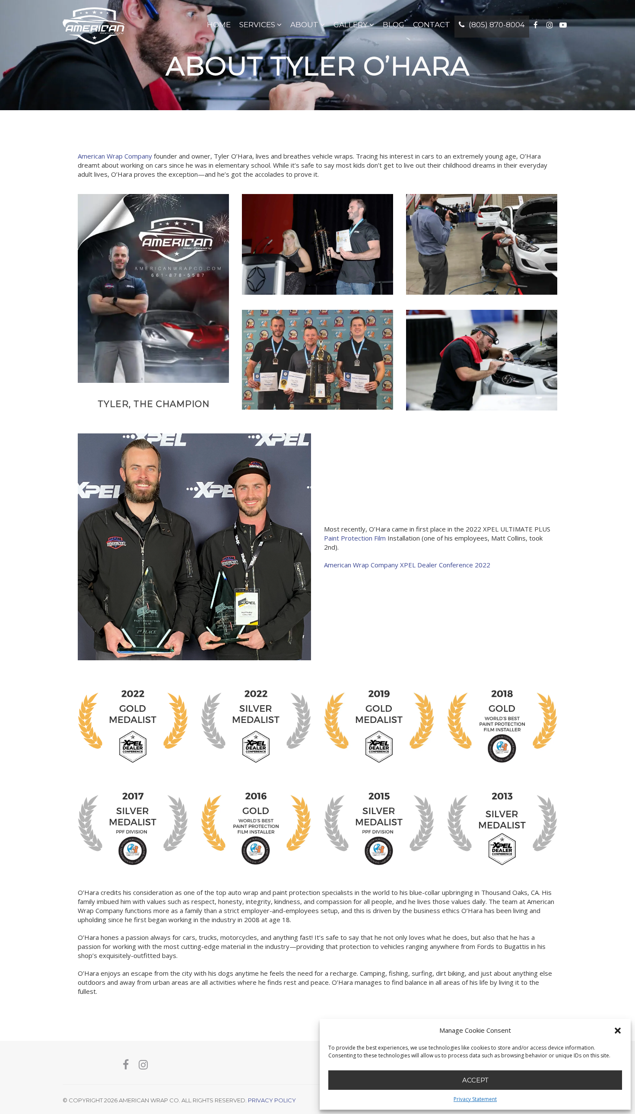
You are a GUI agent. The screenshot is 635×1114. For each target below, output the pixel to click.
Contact (431, 24)
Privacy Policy (272, 1100)
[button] (617, 1030)
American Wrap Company (115, 156)
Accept (475, 1080)
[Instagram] (143, 1065)
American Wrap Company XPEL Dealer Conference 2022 (407, 564)
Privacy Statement (475, 1099)
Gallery (350, 24)
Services (257, 24)
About (304, 24)
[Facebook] (126, 1065)
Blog (393, 24)
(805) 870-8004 (496, 24)
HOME (219, 24)
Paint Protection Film (355, 538)
